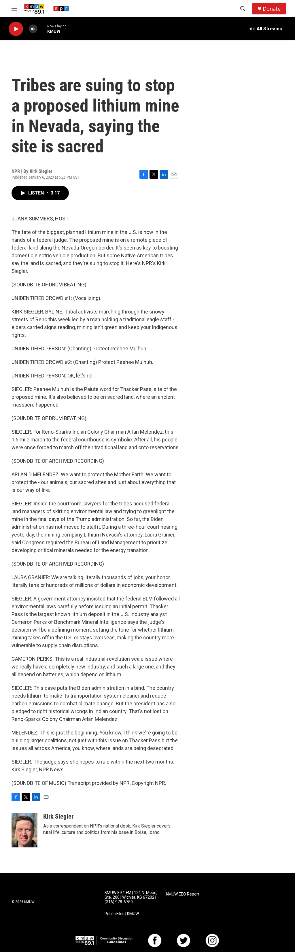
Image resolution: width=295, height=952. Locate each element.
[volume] (33, 28)
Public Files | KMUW (122, 914)
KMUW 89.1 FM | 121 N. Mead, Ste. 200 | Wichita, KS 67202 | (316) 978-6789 (131, 897)
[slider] (42, 29)
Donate (272, 9)
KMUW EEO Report (182, 894)
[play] (15, 29)
